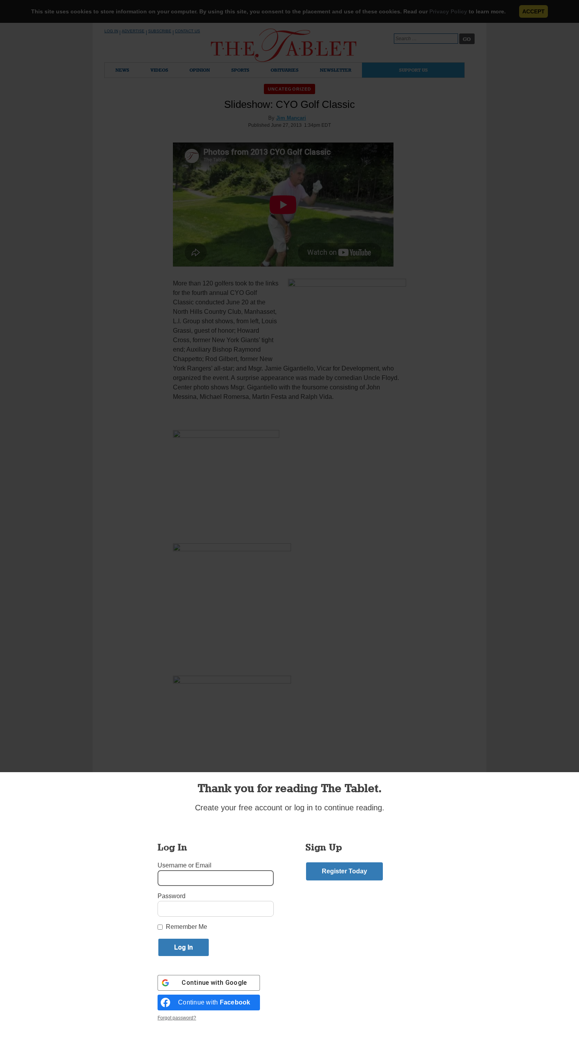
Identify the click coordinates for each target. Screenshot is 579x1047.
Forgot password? (177, 1018)
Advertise (133, 31)
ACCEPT (533, 11)
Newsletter (335, 70)
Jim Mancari (291, 118)
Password (172, 896)
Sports (240, 70)
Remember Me (186, 926)
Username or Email (185, 865)
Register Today (344, 871)
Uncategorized (289, 89)
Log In (111, 31)
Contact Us (187, 31)
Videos (159, 70)
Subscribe (159, 31)
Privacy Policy (448, 11)
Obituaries (285, 70)
